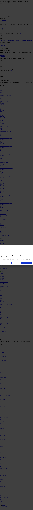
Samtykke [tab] (4, 248)
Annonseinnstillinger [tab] (20, 248)
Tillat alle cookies (27, 263)
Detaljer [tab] (12, 248)
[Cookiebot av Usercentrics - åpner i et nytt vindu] (28, 246)
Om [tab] (28, 248)
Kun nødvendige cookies (6, 263)
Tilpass (16, 263)
